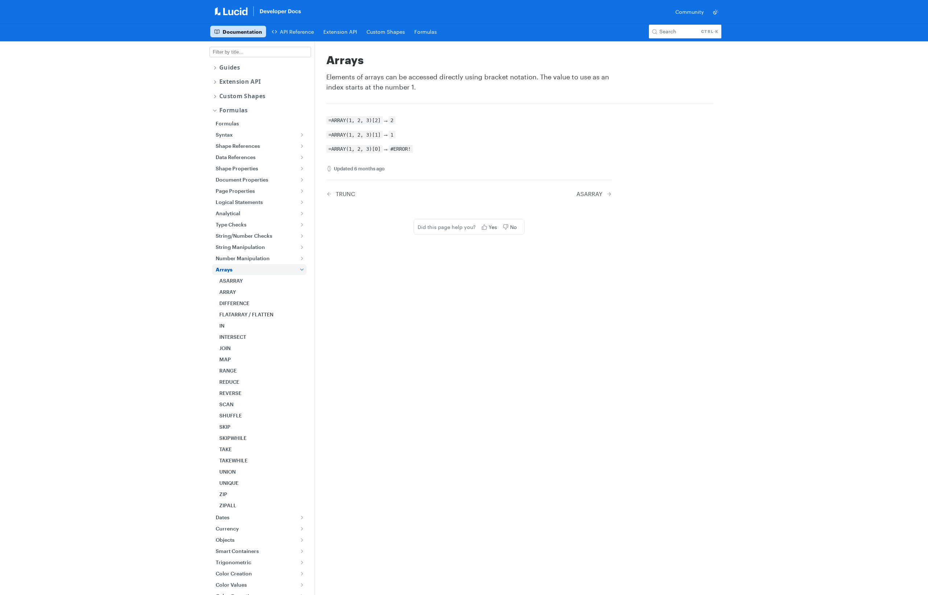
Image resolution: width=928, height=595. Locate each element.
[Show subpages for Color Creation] (302, 574)
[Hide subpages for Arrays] (302, 269)
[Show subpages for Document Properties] (302, 180)
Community (689, 12)
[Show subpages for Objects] (302, 540)
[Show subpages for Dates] (302, 517)
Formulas (233, 110)
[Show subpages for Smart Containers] (302, 551)
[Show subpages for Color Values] (302, 585)
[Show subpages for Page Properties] (302, 191)
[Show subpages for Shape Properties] (302, 168)
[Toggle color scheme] (715, 12)
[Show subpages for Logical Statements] (302, 202)
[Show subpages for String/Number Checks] (302, 236)
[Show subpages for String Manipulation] (302, 247)
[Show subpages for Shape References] (302, 146)
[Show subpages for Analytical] (302, 213)
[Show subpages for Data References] (302, 157)
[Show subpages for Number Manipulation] (302, 258)
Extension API (240, 82)
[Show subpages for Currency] (302, 529)
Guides (229, 67)
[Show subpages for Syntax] (302, 135)
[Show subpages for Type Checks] (302, 225)
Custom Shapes (242, 96)
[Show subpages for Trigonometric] (302, 562)
